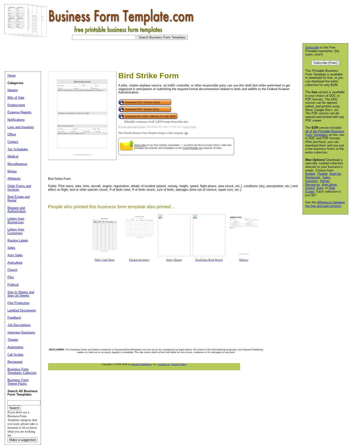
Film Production (18, 303)
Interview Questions (21, 332)
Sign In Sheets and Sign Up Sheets (20, 294)
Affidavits (14, 178)
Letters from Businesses (15, 220)
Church (310, 188)
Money (12, 171)
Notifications (16, 120)
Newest (12, 90)
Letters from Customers (15, 231)
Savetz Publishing (142, 364)
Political (12, 285)
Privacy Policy (178, 364)
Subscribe (140, 145)
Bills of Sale (15, 97)
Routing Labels (17, 240)
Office (11, 134)
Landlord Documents (21, 310)
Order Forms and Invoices (19, 187)
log (186, 133)
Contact (12, 142)
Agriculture (329, 184)
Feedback (14, 317)
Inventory (311, 181)
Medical (12, 156)
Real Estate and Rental (18, 198)
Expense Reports (19, 112)
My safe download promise (131, 127)
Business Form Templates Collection (22, 371)
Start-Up (335, 174)
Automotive (15, 347)
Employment (16, 105)
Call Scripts (15, 354)
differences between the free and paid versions (325, 204)
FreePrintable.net (192, 147)
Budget (310, 174)
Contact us (164, 364)
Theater (322, 174)
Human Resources (317, 182)
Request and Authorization (16, 209)
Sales (326, 177)
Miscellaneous (17, 164)
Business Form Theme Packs (18, 381)
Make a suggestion (22, 440)
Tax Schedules (17, 149)
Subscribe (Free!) (325, 63)
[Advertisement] (89, 54)
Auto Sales (15, 255)
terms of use (189, 127)
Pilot (10, 277)
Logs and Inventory (20, 127)
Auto (320, 188)
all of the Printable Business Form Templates (324, 133)
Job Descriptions (19, 325)
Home (11, 75)
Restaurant (312, 177)
